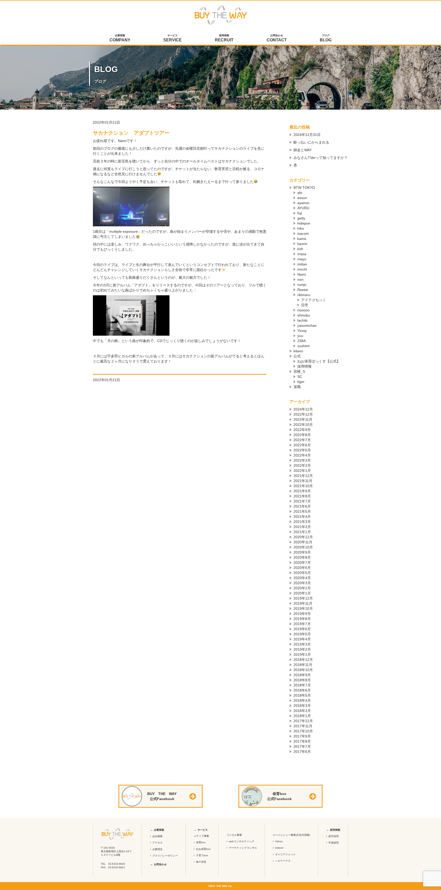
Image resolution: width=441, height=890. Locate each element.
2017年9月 (302, 736)
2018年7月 (302, 685)
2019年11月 (302, 603)
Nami (301, 274)
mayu (301, 259)
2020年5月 (302, 573)
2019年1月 (302, 654)
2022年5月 (302, 450)
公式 (297, 356)
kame (301, 239)
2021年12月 (303, 476)
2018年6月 (302, 690)
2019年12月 (303, 598)
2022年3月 (302, 460)
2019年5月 (302, 634)
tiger (300, 382)
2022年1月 (302, 471)
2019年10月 (303, 608)
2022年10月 (303, 425)
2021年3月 (302, 522)
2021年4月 (302, 516)
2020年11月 (302, 542)
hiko (300, 228)
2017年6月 (302, 752)
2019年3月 (302, 644)
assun (302, 198)
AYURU (303, 208)
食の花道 (201, 861)
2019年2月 (302, 649)
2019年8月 (302, 619)
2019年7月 (302, 624)
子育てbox (202, 855)
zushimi (303, 346)
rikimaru (303, 295)
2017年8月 (302, 741)
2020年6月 (302, 568)
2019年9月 (302, 614)
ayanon (303, 203)
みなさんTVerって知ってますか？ (320, 158)
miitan (302, 264)
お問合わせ (277, 38)
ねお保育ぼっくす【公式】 (318, 361)
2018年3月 (302, 706)
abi (299, 193)
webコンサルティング (241, 841)
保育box (200, 842)
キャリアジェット (285, 854)
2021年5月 (302, 511)
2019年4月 (302, 639)
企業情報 (119, 38)
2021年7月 (302, 501)
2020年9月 (302, 552)
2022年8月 (302, 435)
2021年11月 (302, 481)
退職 (297, 387)
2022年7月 (302, 440)
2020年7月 (302, 562)
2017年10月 (303, 731)
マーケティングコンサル (243, 847)
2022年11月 (302, 419)
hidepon (303, 223)
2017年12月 (303, 721)
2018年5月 (302, 695)
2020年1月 (302, 593)
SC (299, 376)
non (300, 279)
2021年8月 (302, 496)
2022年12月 (303, 414)
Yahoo (279, 841)
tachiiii (302, 320)
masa (301, 254)
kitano (298, 351)
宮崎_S (299, 371)
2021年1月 (302, 532)
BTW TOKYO (304, 187)
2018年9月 (302, 675)
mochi (302, 269)
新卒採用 (333, 836)
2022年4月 (302, 455)
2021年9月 (302, 491)
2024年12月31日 (307, 135)
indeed (279, 847)
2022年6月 (302, 445)
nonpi (301, 285)
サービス (172, 38)
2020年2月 (302, 588)
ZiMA (301, 341)
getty (301, 218)
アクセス (157, 842)
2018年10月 (303, 670)
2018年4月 (302, 700)
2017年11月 (302, 726)
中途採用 (333, 842)
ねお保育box (203, 849)
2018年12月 (303, 660)
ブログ (326, 38)
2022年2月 (302, 465)
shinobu (303, 315)
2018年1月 (302, 716)
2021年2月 (302, 527)
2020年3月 (302, 583)
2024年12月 (303, 409)
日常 (304, 305)
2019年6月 (302, 629)
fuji (299, 213)
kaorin (302, 244)
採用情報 (224, 38)
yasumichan (307, 325)
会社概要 (157, 836)
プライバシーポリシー (165, 855)
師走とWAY (302, 150)
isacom (303, 233)
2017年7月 (302, 746)
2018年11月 (302, 665)
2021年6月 (302, 506)
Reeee (302, 290)
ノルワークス (282, 860)
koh (300, 249)
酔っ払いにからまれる (311, 142)
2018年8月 (302, 680)
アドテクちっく (313, 300)
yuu (300, 336)
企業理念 (157, 849)
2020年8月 (302, 557)
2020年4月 (302, 578)
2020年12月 (303, 537)
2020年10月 (303, 547)
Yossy (302, 331)
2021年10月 (303, 486)
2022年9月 (302, 430)
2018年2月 (302, 711)
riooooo (303, 310)
